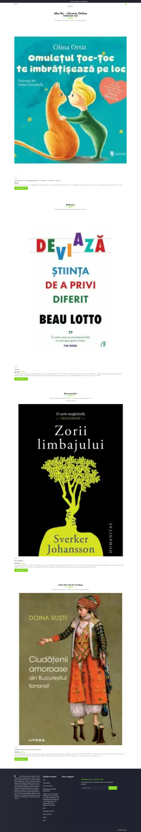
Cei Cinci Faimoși (47, 786)
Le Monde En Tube (48, 811)
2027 (44, 808)
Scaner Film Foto (47, 814)
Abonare (112, 788)
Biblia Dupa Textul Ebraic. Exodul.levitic (50, 790)
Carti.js (45, 817)
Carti (44, 780)
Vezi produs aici (20, 188)
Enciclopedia (46, 783)
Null (44, 820)
